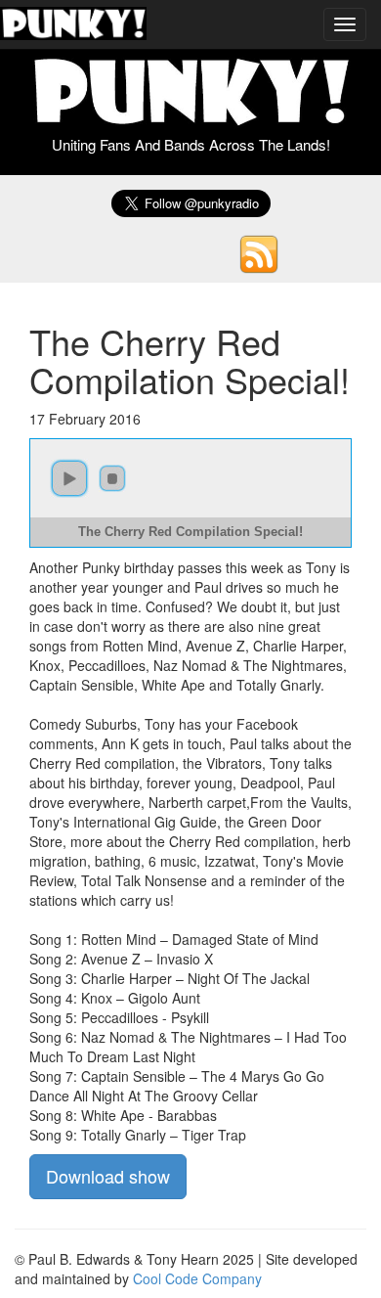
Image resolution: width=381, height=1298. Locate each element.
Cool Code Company (197, 1278)
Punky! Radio (73, 24)
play (69, 478)
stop (112, 478)
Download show (108, 1175)
